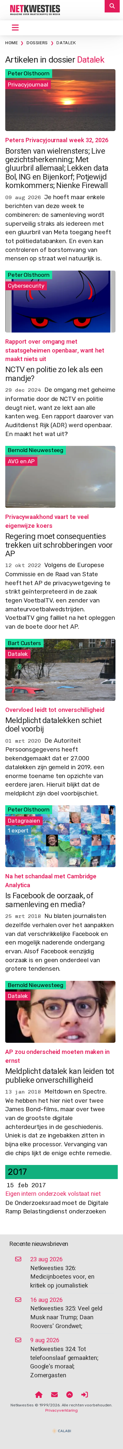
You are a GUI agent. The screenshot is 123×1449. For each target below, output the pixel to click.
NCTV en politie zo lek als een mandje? (54, 374)
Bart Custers (24, 643)
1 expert (18, 830)
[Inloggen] (84, 1395)
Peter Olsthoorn (29, 73)
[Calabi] (61, 1428)
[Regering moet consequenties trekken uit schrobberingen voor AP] (60, 476)
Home (11, 43)
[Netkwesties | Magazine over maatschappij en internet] (32, 9)
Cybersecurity (26, 285)
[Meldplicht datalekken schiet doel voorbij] (60, 669)
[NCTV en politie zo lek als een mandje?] (60, 301)
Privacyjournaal (28, 84)
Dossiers (37, 43)
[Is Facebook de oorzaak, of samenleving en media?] (60, 836)
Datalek (66, 43)
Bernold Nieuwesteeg (35, 450)
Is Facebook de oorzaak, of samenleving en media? (49, 900)
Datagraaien (24, 820)
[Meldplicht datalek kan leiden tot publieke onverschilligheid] (60, 1011)
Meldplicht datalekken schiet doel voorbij (53, 725)
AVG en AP (21, 461)
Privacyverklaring (61, 1410)
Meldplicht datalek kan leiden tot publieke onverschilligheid (59, 1076)
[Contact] (54, 1395)
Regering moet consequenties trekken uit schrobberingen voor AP (59, 545)
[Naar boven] (69, 1395)
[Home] (39, 1395)
